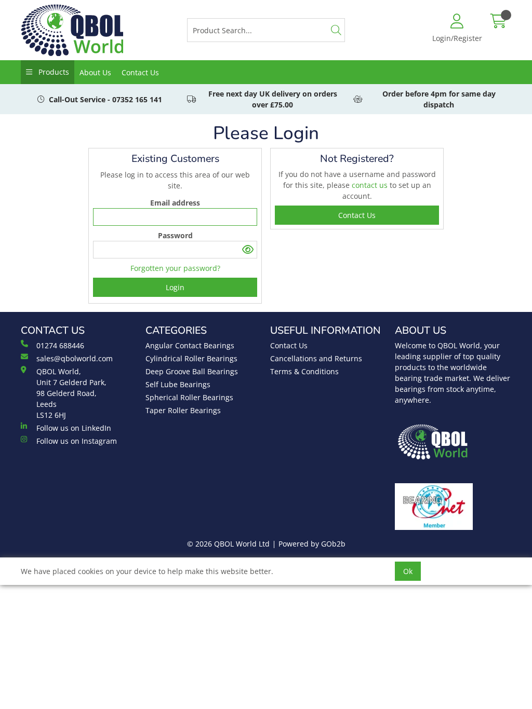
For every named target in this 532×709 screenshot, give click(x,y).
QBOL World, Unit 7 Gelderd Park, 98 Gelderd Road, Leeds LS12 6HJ (71, 393)
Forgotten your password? (175, 268)
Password (175, 235)
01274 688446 (60, 345)
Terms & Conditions (304, 371)
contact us (371, 185)
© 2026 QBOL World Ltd (228, 544)
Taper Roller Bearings (183, 410)
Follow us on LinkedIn (73, 428)
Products (52, 72)
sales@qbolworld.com (74, 358)
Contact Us (140, 72)
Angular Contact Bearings (189, 345)
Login (175, 287)
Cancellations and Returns (316, 358)
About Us (95, 72)
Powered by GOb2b (311, 544)
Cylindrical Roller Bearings (191, 358)
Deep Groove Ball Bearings (191, 371)
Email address (175, 203)
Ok (408, 571)
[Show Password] (248, 249)
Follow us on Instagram (76, 441)
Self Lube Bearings (177, 384)
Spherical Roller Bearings (189, 397)
